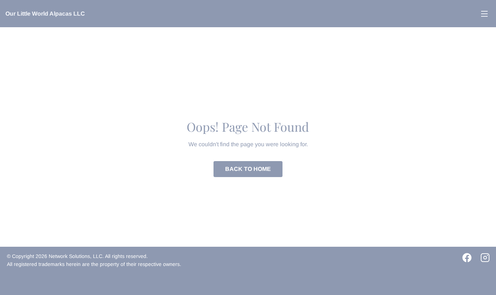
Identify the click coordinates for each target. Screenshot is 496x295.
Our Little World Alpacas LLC (45, 14)
